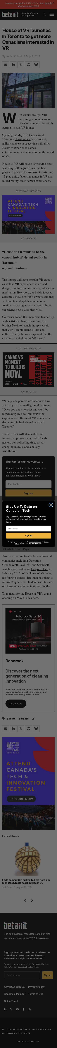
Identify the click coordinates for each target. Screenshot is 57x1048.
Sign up (28, 535)
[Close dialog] (51, 505)
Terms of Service (35, 542)
